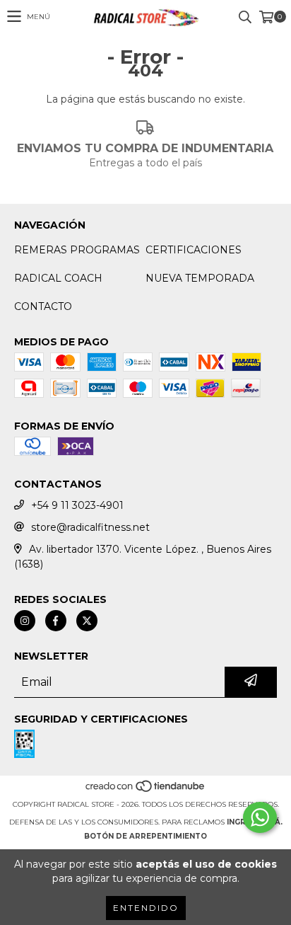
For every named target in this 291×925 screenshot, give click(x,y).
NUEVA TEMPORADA (200, 278)
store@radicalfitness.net (90, 527)
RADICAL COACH (58, 278)
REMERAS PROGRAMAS (77, 249)
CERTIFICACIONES (194, 249)
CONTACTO (43, 306)
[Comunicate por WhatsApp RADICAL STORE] (260, 817)
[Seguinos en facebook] (55, 620)
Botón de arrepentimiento (145, 836)
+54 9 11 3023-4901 (77, 505)
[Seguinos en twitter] (86, 620)
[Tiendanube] (146, 790)
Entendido (146, 907)
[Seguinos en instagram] (24, 620)
